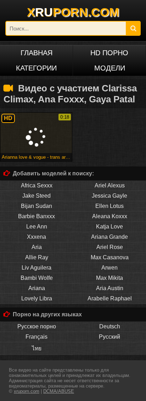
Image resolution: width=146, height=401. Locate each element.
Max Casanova (110, 257)
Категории (36, 68)
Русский (109, 337)
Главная (36, 53)
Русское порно (36, 326)
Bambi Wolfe (37, 278)
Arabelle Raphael (110, 298)
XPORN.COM (73, 12)
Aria (37, 247)
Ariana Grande (109, 237)
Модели (109, 68)
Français (36, 337)
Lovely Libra (36, 298)
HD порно (109, 53)
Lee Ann (36, 227)
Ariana (36, 288)
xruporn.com (26, 391)
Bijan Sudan (36, 206)
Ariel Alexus (110, 185)
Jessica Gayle (109, 196)
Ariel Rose (109, 247)
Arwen (109, 268)
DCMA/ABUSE (58, 391)
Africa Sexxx (36, 185)
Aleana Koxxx (109, 216)
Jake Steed (36, 196)
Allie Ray (36, 257)
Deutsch (109, 326)
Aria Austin (109, 288)
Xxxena (36, 237)
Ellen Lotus (109, 206)
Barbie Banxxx (36, 216)
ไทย (36, 348)
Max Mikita (109, 278)
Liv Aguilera (36, 268)
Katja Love (109, 227)
